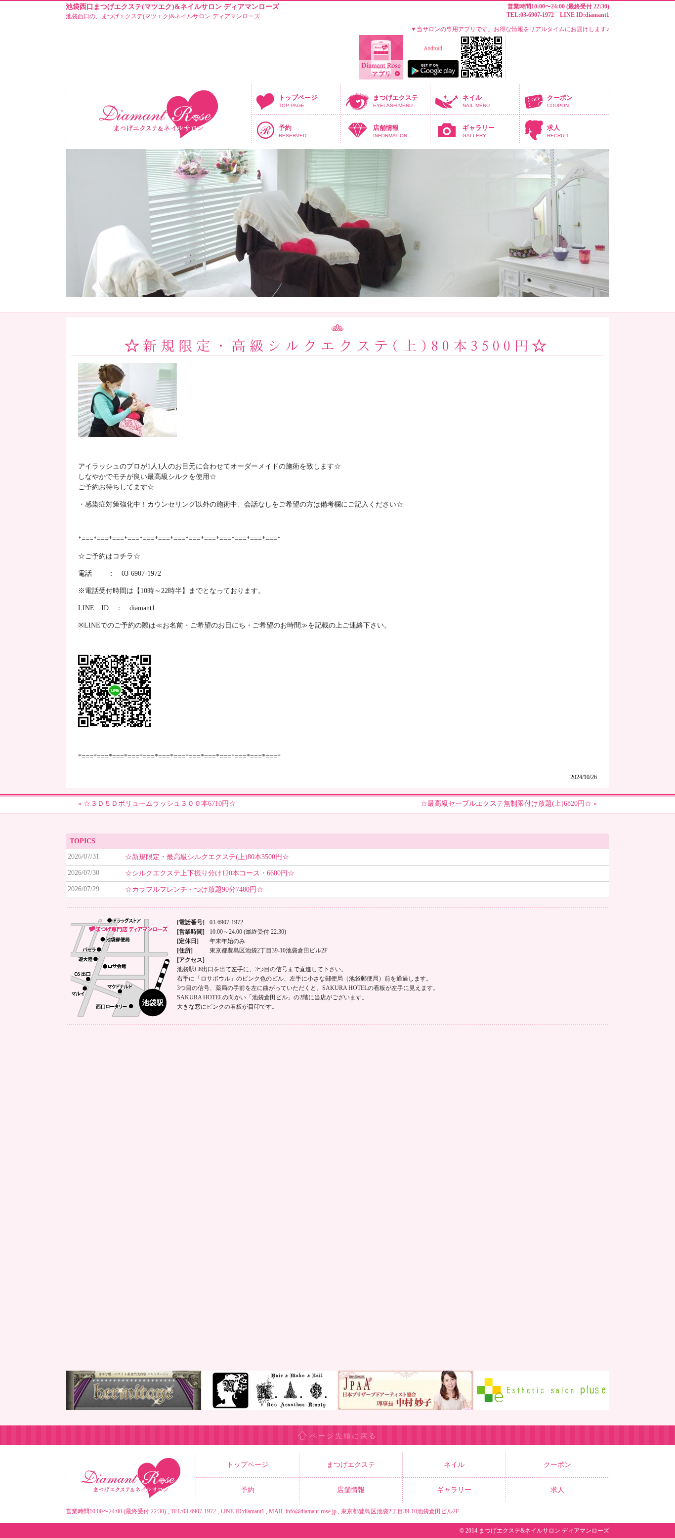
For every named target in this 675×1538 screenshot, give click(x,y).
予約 (292, 131)
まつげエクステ (395, 101)
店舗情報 (390, 131)
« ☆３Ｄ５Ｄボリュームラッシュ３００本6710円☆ (157, 803)
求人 (558, 131)
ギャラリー (479, 131)
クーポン (560, 101)
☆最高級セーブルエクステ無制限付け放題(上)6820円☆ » (509, 803)
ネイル (476, 101)
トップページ (298, 101)
